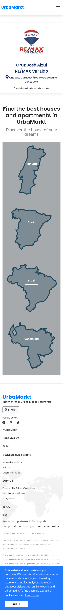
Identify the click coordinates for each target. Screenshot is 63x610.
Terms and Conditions (14, 533)
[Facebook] (4, 423)
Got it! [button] (16, 604)
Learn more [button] (32, 595)
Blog (5, 515)
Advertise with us (12, 462)
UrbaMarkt (12, 7)
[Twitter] (18, 423)
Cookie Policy (37, 533)
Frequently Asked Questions (19, 488)
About (6, 446)
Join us (7, 467)
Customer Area (11, 472)
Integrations (10, 498)
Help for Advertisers (14, 493)
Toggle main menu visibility (58, 7)
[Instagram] (11, 423)
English (12, 410)
